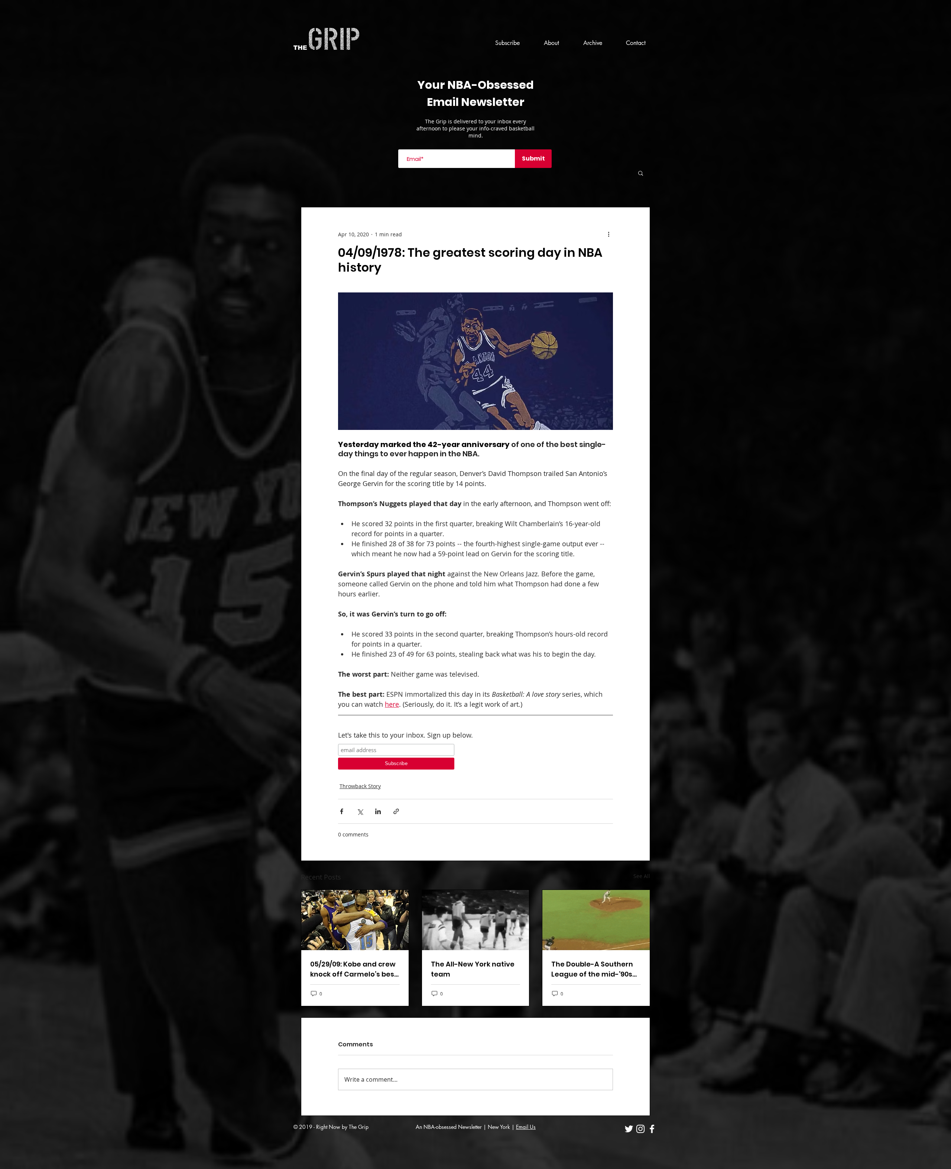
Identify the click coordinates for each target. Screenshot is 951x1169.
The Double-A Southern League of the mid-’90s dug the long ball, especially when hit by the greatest (592, 969)
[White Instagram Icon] (640, 1128)
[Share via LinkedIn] (378, 811)
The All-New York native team (473, 969)
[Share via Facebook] (341, 811)
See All (641, 876)
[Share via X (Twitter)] (359, 811)
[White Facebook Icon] (652, 1128)
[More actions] (608, 234)
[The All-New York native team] (475, 920)
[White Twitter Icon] (628, 1128)
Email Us (526, 1126)
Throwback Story (360, 786)
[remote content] (396, 756)
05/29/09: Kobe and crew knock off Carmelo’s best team (353, 969)
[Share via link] (396, 811)
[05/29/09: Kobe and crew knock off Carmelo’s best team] (355, 920)
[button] (640, 173)
